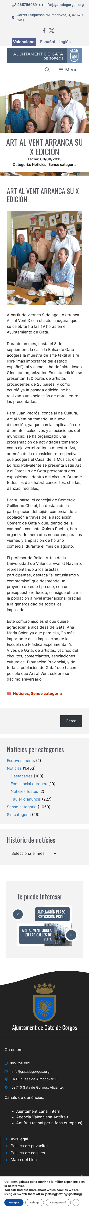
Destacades (22, 776)
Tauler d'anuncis (26, 799)
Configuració (58, 1202)
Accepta (14, 1202)
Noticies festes (24, 791)
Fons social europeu (29, 783)
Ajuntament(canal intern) (39, 1111)
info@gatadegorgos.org (64, 4)
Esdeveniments (21, 760)
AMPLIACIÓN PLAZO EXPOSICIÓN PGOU (51, 914)
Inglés (65, 41)
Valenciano (23, 41)
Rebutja (34, 1202)
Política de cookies (28, 1153)
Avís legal (19, 1139)
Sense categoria (62, 164)
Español (47, 41)
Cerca (71, 721)
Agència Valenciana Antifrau (42, 1117)
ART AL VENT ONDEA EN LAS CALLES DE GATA (37, 934)
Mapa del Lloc (24, 1159)
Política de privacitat (29, 1146)
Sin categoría (19, 814)
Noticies (39, 164)
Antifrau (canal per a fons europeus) (49, 1123)
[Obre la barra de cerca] (47, 69)
